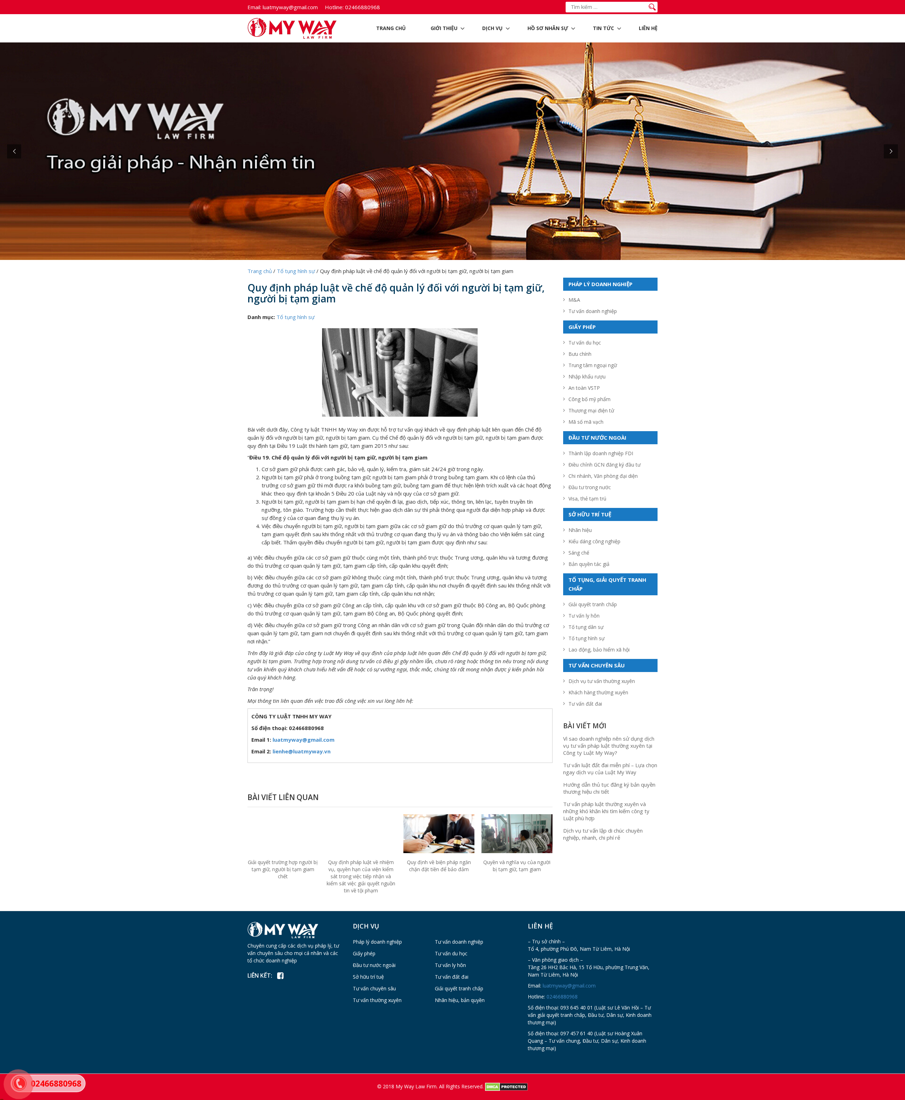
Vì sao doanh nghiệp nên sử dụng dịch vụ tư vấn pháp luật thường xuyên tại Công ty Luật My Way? (608, 745)
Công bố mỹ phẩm (589, 399)
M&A (574, 299)
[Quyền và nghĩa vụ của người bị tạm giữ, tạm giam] (517, 836)
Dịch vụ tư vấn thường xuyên (601, 681)
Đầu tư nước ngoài (374, 965)
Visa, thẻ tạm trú (587, 498)
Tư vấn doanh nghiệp (592, 311)
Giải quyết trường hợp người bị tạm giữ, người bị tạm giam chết (283, 869)
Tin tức (603, 28)
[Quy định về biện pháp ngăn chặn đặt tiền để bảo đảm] (438, 837)
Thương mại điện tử (591, 410)
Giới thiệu (444, 28)
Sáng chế (578, 552)
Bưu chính (579, 354)
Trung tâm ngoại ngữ (592, 365)
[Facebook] (280, 975)
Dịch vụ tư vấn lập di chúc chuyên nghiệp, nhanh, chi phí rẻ (603, 834)
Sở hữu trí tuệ (368, 976)
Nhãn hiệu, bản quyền (460, 1000)
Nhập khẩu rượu (587, 376)
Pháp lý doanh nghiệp (377, 941)
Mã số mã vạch (585, 421)
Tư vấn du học (584, 342)
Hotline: (334, 7)
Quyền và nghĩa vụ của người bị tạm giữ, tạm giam (516, 866)
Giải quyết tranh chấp (592, 604)
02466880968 (352, 7)
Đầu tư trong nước (589, 487)
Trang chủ (391, 28)
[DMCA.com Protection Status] (506, 1086)
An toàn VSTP (584, 387)
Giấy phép (364, 953)
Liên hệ (648, 28)
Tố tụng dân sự (585, 627)
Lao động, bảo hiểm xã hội (599, 649)
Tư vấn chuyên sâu (374, 988)
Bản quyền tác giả (588, 564)
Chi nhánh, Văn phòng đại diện (603, 476)
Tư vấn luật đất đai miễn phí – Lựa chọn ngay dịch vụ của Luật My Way (610, 769)
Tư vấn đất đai (585, 703)
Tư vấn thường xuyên (377, 1000)
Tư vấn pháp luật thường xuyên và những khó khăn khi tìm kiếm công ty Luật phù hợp (606, 811)
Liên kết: (259, 975)
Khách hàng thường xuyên (598, 692)
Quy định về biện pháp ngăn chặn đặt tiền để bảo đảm (439, 866)
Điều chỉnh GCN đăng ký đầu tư (604, 464)
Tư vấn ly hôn (584, 615)
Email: (254, 7)
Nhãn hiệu (580, 530)
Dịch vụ (492, 28)
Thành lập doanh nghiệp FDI (600, 453)
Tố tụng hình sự (295, 316)
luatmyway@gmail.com (282, 7)
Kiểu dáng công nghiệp (594, 541)
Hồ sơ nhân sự (547, 28)
